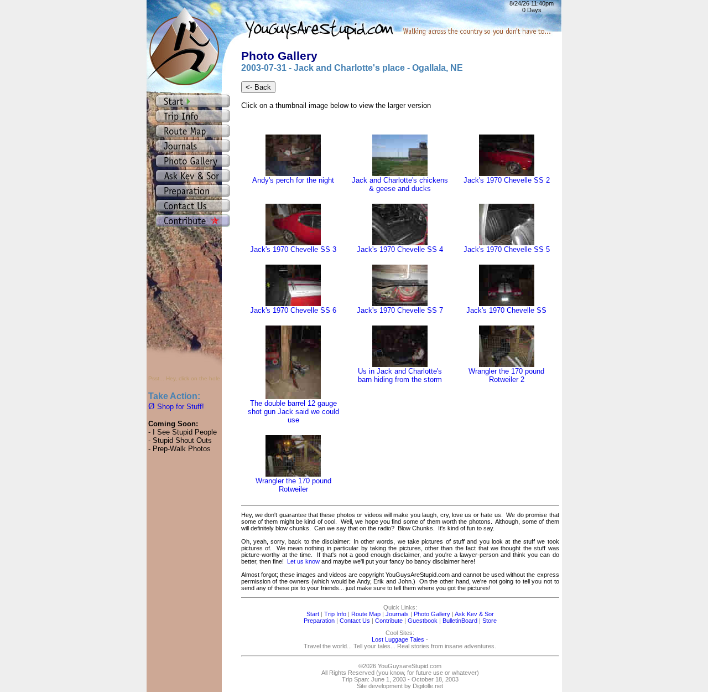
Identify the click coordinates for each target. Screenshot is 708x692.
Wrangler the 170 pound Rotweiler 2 (506, 375)
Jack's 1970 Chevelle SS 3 (293, 249)
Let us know (303, 561)
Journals (397, 614)
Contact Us (355, 620)
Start (312, 614)
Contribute (389, 620)
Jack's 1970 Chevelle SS (506, 310)
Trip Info (335, 614)
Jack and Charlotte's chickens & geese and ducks (400, 184)
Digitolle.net (428, 686)
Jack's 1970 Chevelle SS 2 (507, 180)
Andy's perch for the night (293, 180)
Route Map (366, 614)
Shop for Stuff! (176, 406)
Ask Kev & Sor (474, 614)
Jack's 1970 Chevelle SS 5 (507, 249)
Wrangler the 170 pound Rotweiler (293, 485)
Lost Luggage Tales (398, 639)
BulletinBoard (459, 620)
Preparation (319, 620)
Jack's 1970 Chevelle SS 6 (293, 310)
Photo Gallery (432, 614)
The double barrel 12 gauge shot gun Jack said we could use (293, 411)
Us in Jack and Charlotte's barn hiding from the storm (400, 375)
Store (489, 620)
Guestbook (423, 620)
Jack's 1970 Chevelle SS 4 (400, 249)
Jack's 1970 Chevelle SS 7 (400, 310)
